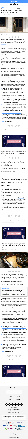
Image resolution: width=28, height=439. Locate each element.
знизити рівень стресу (7, 109)
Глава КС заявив (6, 340)
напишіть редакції (14, 434)
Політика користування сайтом (14, 409)
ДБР (25, 220)
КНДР (6, 129)
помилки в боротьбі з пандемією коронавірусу (16, 100)
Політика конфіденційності (14, 410)
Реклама (18, 399)
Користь (10, 399)
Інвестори (18, 397)
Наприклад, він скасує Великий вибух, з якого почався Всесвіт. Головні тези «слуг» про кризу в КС (13, 292)
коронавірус (10, 129)
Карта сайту (18, 401)
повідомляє (3, 44)
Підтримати (14, 1)
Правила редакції (14, 407)
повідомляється (8, 281)
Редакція (18, 396)
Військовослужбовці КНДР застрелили (11, 112)
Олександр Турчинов (18, 220)
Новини (10, 396)
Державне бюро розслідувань (8, 221)
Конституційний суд (16, 359)
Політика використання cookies (14, 412)
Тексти (10, 397)
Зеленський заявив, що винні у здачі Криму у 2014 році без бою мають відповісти (14, 199)
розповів (7, 301)
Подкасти (10, 401)
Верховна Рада (8, 359)
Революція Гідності (9, 220)
